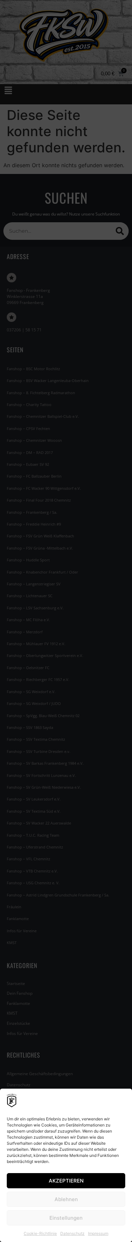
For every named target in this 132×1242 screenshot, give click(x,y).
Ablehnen (66, 1199)
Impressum (98, 1233)
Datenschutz (72, 1233)
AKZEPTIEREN (66, 1180)
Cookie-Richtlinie (40, 1233)
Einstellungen (66, 1218)
